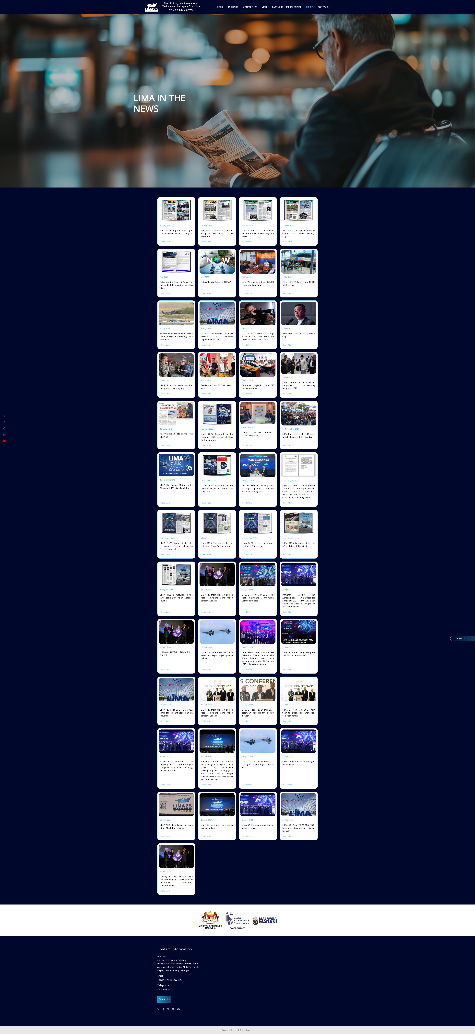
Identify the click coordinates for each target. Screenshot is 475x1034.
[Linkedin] (4, 434)
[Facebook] (4, 422)
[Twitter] (4, 416)
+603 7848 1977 (165, 989)
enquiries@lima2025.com (169, 979)
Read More (165, 242)
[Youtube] (4, 440)
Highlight (232, 7)
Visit (264, 7)
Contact (323, 7)
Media (309, 7)
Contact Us (164, 999)
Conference (250, 7)
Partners (277, 7)
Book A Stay (463, 638)
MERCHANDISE (293, 7)
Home (220, 7)
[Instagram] (4, 428)
